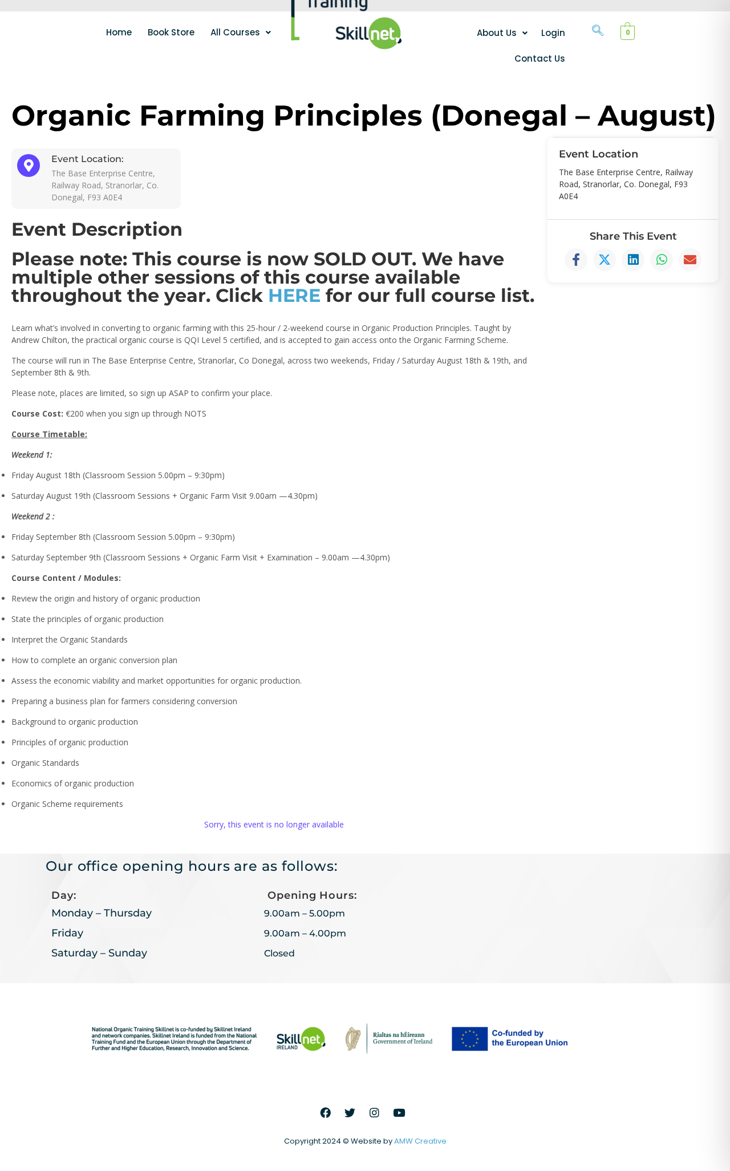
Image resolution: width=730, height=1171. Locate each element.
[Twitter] (350, 1113)
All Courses (235, 32)
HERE (294, 295)
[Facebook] (325, 1113)
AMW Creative (420, 1141)
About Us (497, 33)
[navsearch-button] (597, 31)
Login (553, 33)
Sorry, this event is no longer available (274, 824)
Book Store (171, 32)
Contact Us (539, 58)
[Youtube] (399, 1113)
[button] (240, 32)
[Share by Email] (690, 259)
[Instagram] (375, 1113)
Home (119, 32)
